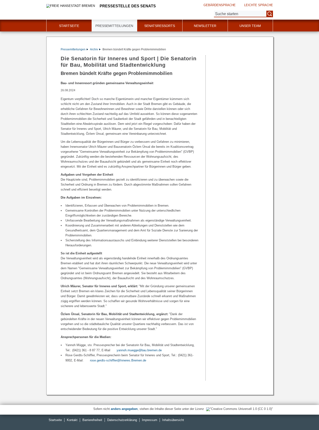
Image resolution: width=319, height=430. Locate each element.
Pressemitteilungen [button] (114, 26)
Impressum (149, 420)
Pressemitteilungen (73, 49)
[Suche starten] (269, 14)
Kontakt (72, 420)
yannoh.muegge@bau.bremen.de (139, 350)
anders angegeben (124, 409)
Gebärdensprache (220, 5)
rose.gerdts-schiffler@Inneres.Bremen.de (118, 360)
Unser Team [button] (250, 26)
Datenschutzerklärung (122, 420)
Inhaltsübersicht (173, 420)
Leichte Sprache (258, 5)
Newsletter (205, 26)
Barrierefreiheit (92, 420)
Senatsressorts (159, 26)
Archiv (94, 49)
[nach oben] (304, 415)
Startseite (69, 26)
